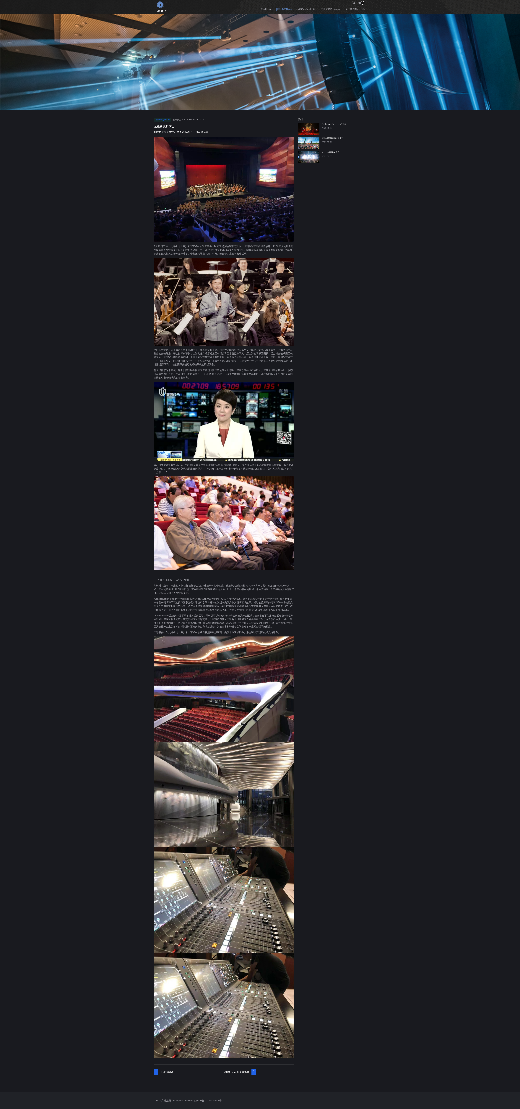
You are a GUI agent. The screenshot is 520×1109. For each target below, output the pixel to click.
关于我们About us (355, 9)
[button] (353, 3)
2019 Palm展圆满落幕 (236, 1072)
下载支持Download (331, 9)
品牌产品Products (305, 9)
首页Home (266, 9)
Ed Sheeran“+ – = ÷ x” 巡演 (334, 124)
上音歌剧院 (166, 1072)
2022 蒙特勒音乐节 (330, 152)
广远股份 (166, 1100)
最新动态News (284, 9)
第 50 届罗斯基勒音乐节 (332, 138)
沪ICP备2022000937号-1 (209, 1100)
